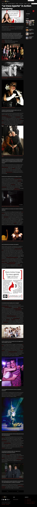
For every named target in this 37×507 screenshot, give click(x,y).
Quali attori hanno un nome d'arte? (31, 30)
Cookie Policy (7, 504)
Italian (30, 0)
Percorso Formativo (15, 499)
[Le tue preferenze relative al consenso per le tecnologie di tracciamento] (0, 380)
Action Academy (8, 24)
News (27, 15)
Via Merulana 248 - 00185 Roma (30, 503)
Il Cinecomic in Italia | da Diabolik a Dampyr (31, 37)
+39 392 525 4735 (28, 500)
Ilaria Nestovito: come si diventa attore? (31, 33)
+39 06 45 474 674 (28, 499)
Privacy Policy (3, 504)
